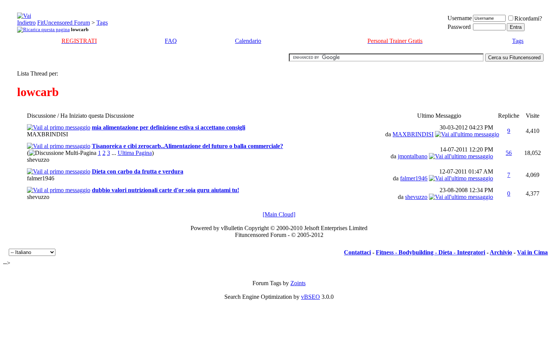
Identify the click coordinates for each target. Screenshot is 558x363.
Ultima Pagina (135, 153)
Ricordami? (528, 18)
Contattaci (357, 252)
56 (509, 153)
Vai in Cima (532, 252)
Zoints (298, 283)
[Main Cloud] (279, 214)
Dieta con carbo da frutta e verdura (137, 171)
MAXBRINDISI (47, 134)
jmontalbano (412, 156)
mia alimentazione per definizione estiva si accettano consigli (168, 127)
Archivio (501, 252)
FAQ (171, 41)
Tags (102, 22)
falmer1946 (40, 178)
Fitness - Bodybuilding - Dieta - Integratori (430, 252)
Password (459, 27)
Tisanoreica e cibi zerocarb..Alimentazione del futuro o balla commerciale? (187, 146)
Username (460, 18)
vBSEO (310, 297)
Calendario (248, 41)
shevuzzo (38, 159)
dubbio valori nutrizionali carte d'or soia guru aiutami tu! (165, 190)
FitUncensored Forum (63, 22)
